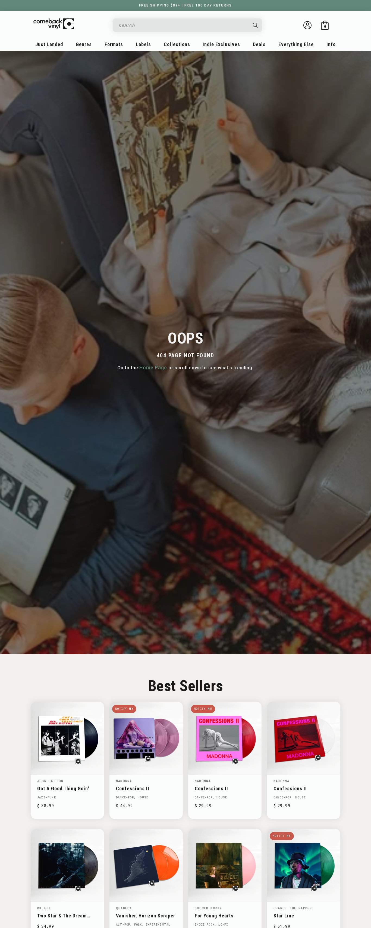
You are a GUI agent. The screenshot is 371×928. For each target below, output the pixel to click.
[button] (324, 25)
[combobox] (183, 25)
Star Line (283, 916)
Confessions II (132, 788)
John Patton (50, 781)
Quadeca (124, 908)
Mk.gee (44, 908)
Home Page (153, 367)
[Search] (255, 25)
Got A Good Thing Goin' (63, 788)
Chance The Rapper (292, 908)
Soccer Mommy (208, 908)
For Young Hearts (214, 916)
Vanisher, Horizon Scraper (145, 916)
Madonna (124, 781)
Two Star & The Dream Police (62, 916)
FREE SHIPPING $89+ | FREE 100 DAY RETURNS (185, 5)
